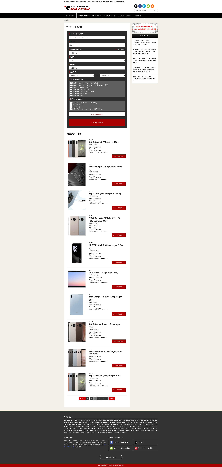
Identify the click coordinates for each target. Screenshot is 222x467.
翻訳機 (105, 432)
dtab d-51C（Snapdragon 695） (104, 272)
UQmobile (72, 424)
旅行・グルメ (140, 430)
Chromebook (130, 420)
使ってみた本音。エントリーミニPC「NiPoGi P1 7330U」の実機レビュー (144, 79)
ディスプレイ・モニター (96, 428)
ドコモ (107, 428)
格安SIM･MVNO (150, 430)
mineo (113, 422)
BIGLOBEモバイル (120, 420)
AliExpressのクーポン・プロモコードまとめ (117, 16)
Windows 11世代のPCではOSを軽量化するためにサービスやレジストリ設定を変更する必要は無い (144, 51)
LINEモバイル (89, 422)
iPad (76, 422)
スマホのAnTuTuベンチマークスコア (89, 16)
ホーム (66, 20)
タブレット (84, 428)
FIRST (82, 398)
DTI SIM (147, 420)
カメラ (110, 426)
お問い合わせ (112, 457)
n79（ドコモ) (76, 107)
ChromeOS (139, 420)
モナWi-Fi (75, 430)
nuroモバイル (126, 422)
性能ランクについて (120, 49)
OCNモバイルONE (137, 422)
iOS (72, 422)
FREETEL (154, 420)
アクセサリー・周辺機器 (74, 426)
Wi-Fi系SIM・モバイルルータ (95, 424)
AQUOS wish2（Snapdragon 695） (105, 375)
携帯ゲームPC (131, 430)
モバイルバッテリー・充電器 (88, 430)
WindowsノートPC (117, 424)
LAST (112, 398)
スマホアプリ (135, 426)
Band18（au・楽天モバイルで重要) (83, 91)
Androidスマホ (76, 420)
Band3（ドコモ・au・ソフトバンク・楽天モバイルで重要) (90, 85)
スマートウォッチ (146, 426)
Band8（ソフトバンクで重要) (81, 87)
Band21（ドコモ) (77, 95)
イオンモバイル (87, 426)
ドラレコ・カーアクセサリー (119, 428)
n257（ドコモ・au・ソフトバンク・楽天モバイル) (87, 109)
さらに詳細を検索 (96, 114)
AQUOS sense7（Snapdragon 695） (106, 351)
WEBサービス (81, 424)
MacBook (106, 422)
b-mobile (110, 420)
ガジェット (117, 426)
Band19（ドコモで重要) (79, 93)
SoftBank (152, 422)
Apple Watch (98, 420)
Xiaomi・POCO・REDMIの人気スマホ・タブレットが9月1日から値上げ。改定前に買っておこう (144, 70)
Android (67, 420)
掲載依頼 (138, 16)
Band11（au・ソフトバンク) (80, 89)
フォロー (140, 442)
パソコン (149, 428)
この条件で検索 (97, 123)
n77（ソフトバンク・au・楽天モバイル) (84, 103)
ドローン (131, 428)
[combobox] (97, 45)
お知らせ (127, 424)
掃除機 (109, 430)
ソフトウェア (75, 428)
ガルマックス (70, 16)
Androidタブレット (87, 420)
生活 (100, 432)
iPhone (82, 422)
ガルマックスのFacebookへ (121, 442)
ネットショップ (140, 428)
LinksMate (99, 422)
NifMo (119, 422)
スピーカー (126, 426)
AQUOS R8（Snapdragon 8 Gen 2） (105, 193)
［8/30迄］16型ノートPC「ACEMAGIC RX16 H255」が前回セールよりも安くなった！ (144, 42)
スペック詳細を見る (118, 156)
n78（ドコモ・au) (77, 105)
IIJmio (67, 422)
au (105, 420)
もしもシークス (136, 424)
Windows (107, 424)
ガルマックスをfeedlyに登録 (122, 448)
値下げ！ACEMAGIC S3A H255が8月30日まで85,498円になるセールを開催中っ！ (144, 60)
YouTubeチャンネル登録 (145, 448)
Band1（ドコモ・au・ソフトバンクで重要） (85, 83)
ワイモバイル (101, 430)
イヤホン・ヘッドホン (100, 426)
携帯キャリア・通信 (119, 430)
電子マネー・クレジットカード (118, 432)
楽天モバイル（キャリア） (89, 432)
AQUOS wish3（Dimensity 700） (104, 142)
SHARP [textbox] (71, 45)
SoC (145, 422)
